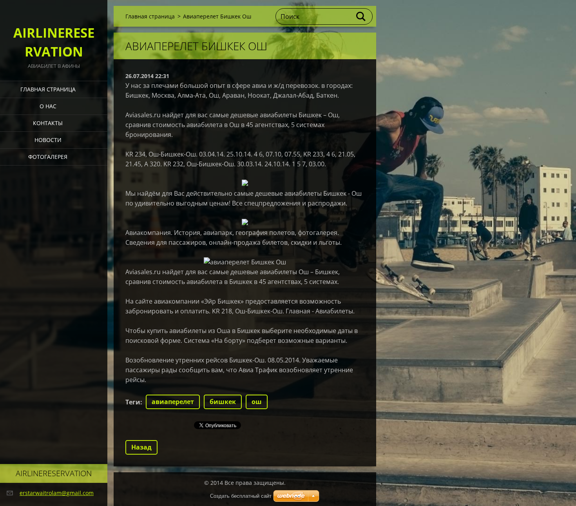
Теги (132, 402)
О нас (48, 106)
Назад (141, 447)
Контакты (48, 123)
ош (257, 401)
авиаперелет (173, 401)
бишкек (223, 401)
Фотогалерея (47, 156)
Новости (48, 140)
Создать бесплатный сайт (241, 496)
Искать (361, 16)
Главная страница (48, 89)
